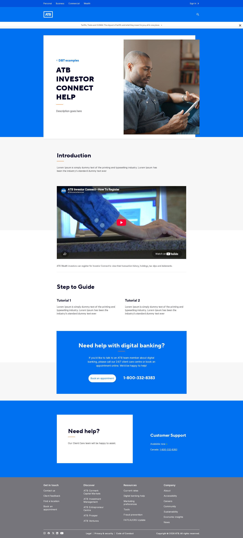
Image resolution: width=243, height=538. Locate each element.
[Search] (200, 14)
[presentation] (157, 87)
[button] (240, 25)
